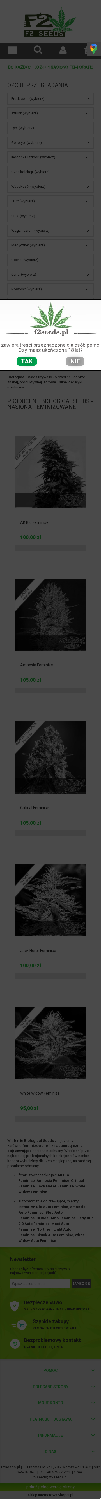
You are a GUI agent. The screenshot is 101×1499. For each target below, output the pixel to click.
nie (75, 361)
